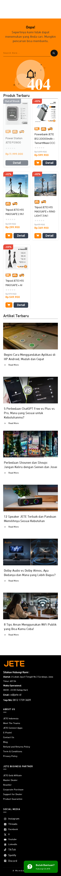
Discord (12, 861)
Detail (17, 162)
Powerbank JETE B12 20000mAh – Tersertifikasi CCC (44, 138)
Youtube (12, 839)
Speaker (18, 488)
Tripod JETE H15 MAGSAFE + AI (14, 283)
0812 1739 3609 (22, 700)
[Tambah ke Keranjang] (37, 162)
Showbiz (10, 434)
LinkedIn (12, 844)
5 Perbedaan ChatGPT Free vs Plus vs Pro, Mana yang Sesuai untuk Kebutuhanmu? (29, 413)
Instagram (13, 819)
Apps (8, 326)
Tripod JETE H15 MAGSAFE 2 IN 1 (14, 212)
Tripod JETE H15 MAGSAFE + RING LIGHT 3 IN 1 (44, 211)
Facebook (13, 829)
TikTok (12, 849)
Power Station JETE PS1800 (13, 140)
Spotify (12, 855)
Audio (8, 488)
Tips (7, 596)
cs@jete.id (15, 695)
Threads (12, 824)
